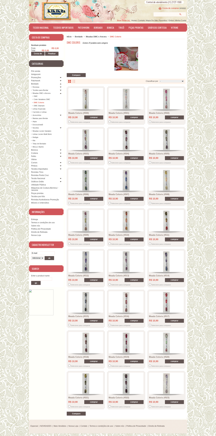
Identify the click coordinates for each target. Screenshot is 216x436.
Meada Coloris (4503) (78, 154)
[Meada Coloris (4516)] (126, 302)
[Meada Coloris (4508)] (166, 180)
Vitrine (174, 27)
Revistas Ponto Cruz (40, 175)
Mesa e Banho (38, 147)
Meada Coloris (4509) (78, 235)
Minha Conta (180, 20)
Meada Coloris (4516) (119, 316)
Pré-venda (35, 71)
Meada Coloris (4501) (119, 113)
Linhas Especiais (39, 109)
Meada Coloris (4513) (119, 275)
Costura (34, 153)
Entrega (34, 219)
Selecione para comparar (80, 122)
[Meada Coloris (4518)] (85, 343)
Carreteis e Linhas (40, 112)
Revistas (36, 87)
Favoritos (163, 20)
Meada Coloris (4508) (159, 194)
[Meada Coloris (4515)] (85, 302)
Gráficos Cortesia (157, 27)
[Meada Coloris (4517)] (166, 302)
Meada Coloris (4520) (159, 357)
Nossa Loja (36, 235)
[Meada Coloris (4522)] (126, 383)
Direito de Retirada (39, 232)
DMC (36, 96)
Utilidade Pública (38, 185)
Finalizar (52, 54)
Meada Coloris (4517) (159, 316)
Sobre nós (35, 226)
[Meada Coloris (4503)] (85, 139)
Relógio (35, 137)
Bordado (98, 27)
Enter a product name (40, 276)
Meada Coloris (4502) (159, 113)
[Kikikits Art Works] (52, 10)
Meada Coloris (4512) (78, 275)
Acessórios (37, 115)
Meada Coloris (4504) (119, 154)
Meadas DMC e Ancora (41, 93)
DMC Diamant (39, 106)
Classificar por (152, 81)
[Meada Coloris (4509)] (85, 221)
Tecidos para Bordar (40, 90)
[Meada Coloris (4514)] (166, 261)
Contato (141, 20)
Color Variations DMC (42, 99)
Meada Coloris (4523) (159, 397)
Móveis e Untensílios (40, 203)
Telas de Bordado (39, 144)
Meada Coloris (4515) (78, 316)
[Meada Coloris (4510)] (126, 221)
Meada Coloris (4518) (78, 357)
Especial (34, 426)
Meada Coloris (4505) (159, 154)
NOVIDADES (45, 426)
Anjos (35, 121)
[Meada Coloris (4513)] (126, 261)
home (134, 20)
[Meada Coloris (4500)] (85, 99)
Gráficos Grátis (37, 182)
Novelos (36, 128)
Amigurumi (35, 74)
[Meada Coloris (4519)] (126, 343)
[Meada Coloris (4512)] (85, 261)
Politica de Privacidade (41, 229)
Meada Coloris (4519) (119, 357)
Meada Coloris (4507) (119, 194)
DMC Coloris (39, 102)
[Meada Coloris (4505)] (166, 139)
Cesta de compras (170, 8)
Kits (34, 140)
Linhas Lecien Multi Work (42, 134)
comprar (94, 117)
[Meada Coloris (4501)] (126, 99)
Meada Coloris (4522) (119, 397)
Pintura (34, 166)
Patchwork (83, 27)
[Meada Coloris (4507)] (126, 180)
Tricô (121, 27)
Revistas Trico (37, 172)
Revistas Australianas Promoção (45, 200)
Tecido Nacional (41, 27)
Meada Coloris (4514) (159, 275)
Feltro (33, 156)
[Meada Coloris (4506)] (85, 180)
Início (69, 37)
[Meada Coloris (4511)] (166, 221)
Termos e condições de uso (43, 222)
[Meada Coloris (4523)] (166, 383)
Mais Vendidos (60, 426)
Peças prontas (136, 27)
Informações (38, 212)
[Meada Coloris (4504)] (126, 139)
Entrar (171, 20)
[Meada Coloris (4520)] (166, 343)
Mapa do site (152, 20)
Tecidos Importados (63, 27)
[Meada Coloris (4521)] (85, 383)
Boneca (110, 27)
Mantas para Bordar (40, 118)
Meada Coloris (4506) (78, 194)
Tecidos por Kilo (38, 196)
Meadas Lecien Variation (42, 131)
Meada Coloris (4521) (78, 397)
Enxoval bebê (38, 125)
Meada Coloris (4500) (78, 113)
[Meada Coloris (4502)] (166, 99)
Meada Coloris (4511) (159, 235)
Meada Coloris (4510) (119, 235)
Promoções (36, 77)
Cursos (34, 163)
